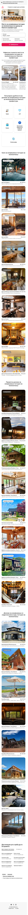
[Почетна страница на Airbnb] (3, 7)
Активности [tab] (19, 849)
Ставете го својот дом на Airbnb (16, 7)
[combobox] (13, 35)
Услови (16, 908)
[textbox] (7, 40)
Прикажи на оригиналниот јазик (10, 3)
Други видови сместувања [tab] (8, 849)
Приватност (11, 908)
